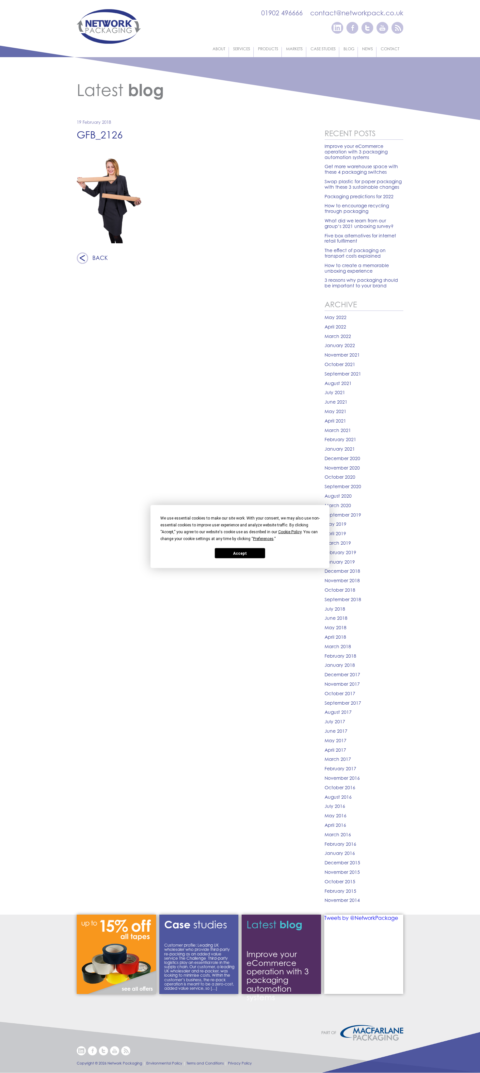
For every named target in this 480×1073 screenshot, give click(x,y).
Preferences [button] (263, 538)
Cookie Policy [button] (289, 532)
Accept (240, 553)
